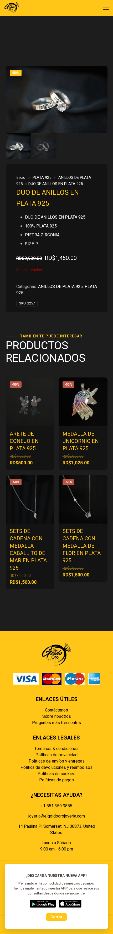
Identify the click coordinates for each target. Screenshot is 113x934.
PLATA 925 (42, 177)
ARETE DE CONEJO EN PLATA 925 (24, 441)
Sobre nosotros (56, 716)
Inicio (20, 177)
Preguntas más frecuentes (56, 722)
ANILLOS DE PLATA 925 (60, 286)
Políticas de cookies (56, 773)
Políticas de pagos (56, 779)
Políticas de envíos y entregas (57, 761)
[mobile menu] (105, 7)
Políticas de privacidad (56, 754)
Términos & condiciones (56, 748)
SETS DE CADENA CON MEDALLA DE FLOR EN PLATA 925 (82, 546)
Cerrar (56, 917)
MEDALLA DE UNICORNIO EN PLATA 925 (81, 441)
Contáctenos (56, 710)
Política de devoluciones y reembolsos (56, 767)
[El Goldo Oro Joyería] (12, 8)
